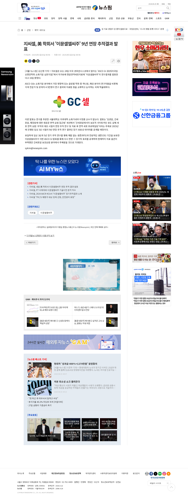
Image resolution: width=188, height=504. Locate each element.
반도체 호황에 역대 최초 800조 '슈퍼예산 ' (72, 423)
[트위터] (155, 474)
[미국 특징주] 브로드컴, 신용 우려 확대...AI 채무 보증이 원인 (54, 308)
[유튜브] (147, 474)
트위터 (34, 61)
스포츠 (159, 18)
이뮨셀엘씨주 (46, 212)
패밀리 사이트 (155, 483)
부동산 (131, 18)
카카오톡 (26, 61)
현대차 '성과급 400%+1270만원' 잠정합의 (75, 363)
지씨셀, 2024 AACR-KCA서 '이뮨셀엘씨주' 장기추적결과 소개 (55, 193)
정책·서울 (62, 18)
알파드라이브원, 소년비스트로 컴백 (90, 423)
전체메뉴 (19, 18)
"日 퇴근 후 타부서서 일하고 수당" (43, 398)
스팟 (137, 172)
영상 (35, 18)
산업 (111, 18)
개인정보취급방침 (58, 473)
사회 (79, 18)
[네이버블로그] (160, 474)
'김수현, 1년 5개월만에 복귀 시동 (42, 436)
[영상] (151, 186)
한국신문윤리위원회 (158, 478)
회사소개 (20, 473)
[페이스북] (151, 474)
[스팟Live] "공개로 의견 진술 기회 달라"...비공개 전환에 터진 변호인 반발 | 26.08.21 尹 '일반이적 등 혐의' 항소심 (151, 240)
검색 (168, 8)
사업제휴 (43, 473)
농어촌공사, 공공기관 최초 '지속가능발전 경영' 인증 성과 (124, 30)
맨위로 (114, 242)
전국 (139, 18)
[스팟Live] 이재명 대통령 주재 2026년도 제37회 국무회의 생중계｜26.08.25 (151, 193)
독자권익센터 (91, 473)
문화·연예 (148, 18)
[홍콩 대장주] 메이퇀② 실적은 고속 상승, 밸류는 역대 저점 (89, 322)
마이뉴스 (166, 13)
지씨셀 (32, 212)
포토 (46, 18)
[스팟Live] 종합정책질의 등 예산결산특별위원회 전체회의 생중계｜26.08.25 (151, 216)
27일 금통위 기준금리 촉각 (40, 405)
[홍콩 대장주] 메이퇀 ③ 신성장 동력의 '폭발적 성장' (55, 322)
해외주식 (153, 13)
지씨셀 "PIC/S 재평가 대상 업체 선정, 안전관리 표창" (52, 197)
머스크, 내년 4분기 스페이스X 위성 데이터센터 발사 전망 (89, 308)
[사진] (39, 369)
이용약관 (124, 473)
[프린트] (118, 61)
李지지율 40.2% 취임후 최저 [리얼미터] (46, 401)
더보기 (167, 30)
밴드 (38, 61)
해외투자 (102, 18)
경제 (72, 18)
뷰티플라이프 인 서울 (108, 435)
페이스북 (30, 61)
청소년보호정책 (75, 473)
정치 (53, 18)
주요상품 (32, 473)
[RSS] (168, 474)
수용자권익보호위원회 (108, 473)
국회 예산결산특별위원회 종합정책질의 (108, 423)
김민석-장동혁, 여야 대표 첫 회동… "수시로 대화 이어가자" (72, 435)
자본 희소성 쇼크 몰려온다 (67, 381)
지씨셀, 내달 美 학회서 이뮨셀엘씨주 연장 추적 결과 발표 (53, 186)
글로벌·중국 (89, 18)
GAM (167, 18)
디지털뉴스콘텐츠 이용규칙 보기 (40, 235)
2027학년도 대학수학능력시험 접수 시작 (90, 435)
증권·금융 (120, 18)
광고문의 (136, 473)
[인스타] (164, 474)
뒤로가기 (31, 242)
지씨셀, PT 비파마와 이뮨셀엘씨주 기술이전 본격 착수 (52, 190)
